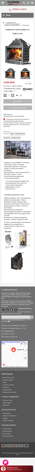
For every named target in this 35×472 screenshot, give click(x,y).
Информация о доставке (9, 392)
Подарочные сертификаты (9, 415)
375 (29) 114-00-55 (9, 334)
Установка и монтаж (8, 385)
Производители (6, 413)
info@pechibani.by (9, 331)
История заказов (7, 431)
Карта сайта (5, 405)
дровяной (10, 116)
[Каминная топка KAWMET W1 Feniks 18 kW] (17, 52)
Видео (12, 133)
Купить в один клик (18, 108)
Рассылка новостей (7, 436)
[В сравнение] (21, 95)
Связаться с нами (7, 400)
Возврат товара (6, 402)
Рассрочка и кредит (7, 380)
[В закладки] (17, 95)
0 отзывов (28, 83)
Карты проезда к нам (8, 377)
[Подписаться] (32, 317)
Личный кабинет (6, 428)
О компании (5, 387)
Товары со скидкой (7, 420)
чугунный (16, 116)
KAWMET (21, 116)
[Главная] (3, 22)
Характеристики (20, 133)
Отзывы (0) (7, 137)
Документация (16, 137)
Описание (6, 133)
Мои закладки (6, 433)
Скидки (4, 382)
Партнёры (5, 418)
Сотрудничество (6, 389)
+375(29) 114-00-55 (19, 9)
